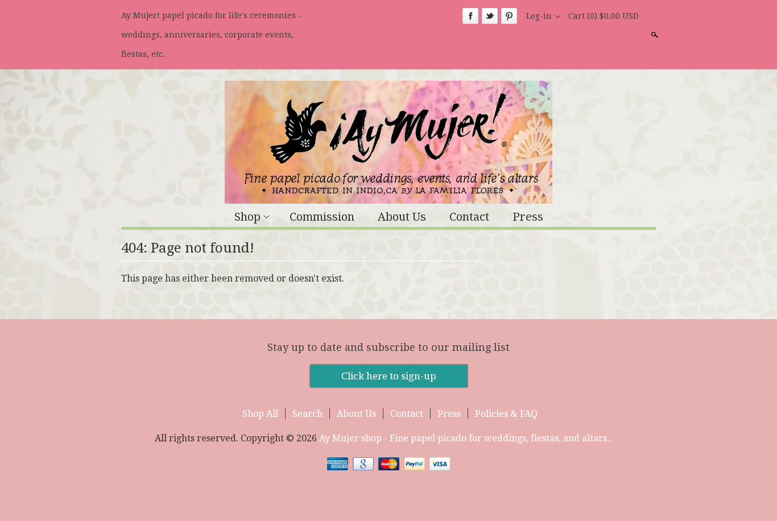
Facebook (470, 16)
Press (528, 217)
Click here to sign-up (388, 376)
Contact (469, 217)
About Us (402, 217)
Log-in (539, 15)
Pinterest (509, 16)
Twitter (490, 16)
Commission (322, 217)
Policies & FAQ (506, 413)
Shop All (260, 413)
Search (653, 34)
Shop (247, 217)
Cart (603, 15)
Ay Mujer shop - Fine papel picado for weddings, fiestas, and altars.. (465, 438)
